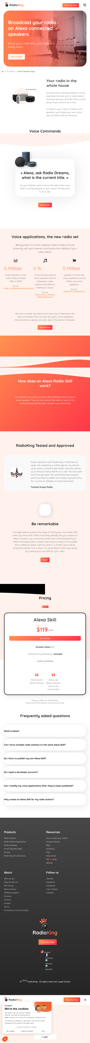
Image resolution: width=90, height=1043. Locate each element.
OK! (43, 1031)
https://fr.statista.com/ (74, 291)
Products (11, 71)
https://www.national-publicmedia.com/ (45, 295)
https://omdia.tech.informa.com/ (19, 288)
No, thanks (11, 1031)
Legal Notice (64, 981)
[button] (5, 1039)
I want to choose (27, 1031)
